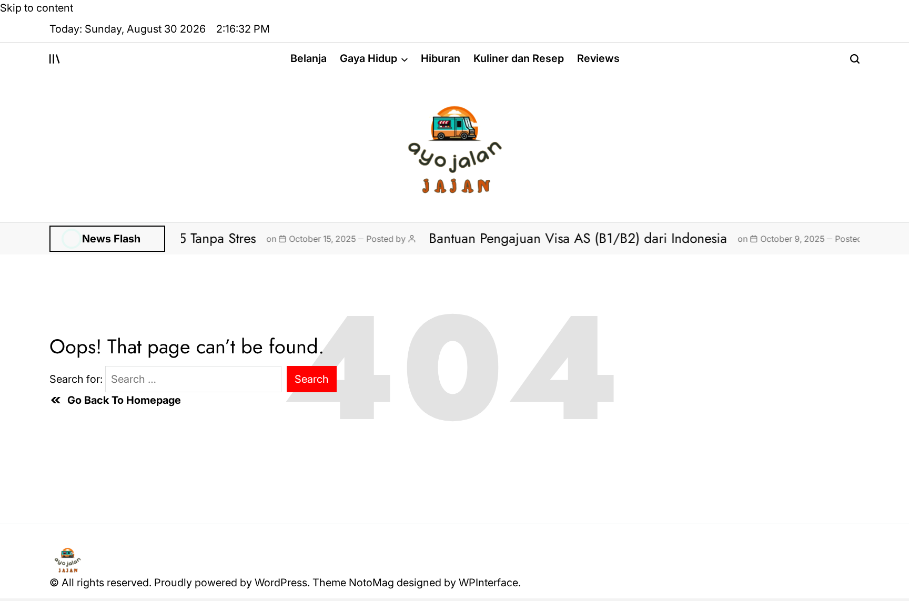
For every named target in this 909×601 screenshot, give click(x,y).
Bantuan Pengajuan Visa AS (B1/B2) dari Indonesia (562, 238)
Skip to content (36, 8)
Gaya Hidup (368, 58)
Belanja (308, 58)
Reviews (598, 58)
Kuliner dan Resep (518, 58)
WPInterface (488, 582)
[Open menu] (54, 59)
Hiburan (440, 58)
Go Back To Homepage (124, 400)
